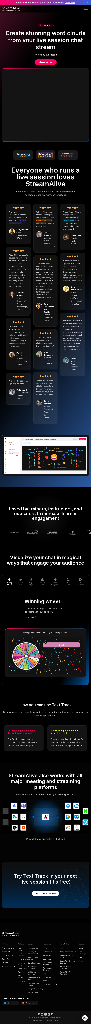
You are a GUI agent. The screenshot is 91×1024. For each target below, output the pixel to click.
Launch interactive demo (45, 893)
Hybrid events (20, 977)
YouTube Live (23, 959)
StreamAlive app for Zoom (67, 956)
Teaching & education (32, 967)
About (81, 948)
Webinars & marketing (32, 973)
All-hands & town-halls (34, 979)
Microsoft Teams (21, 964)
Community (47, 977)
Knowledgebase (49, 948)
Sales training (33, 948)
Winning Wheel (7, 962)
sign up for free (45, 62)
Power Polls (6, 952)
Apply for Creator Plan (68, 952)
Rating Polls (6, 959)
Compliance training (35, 963)
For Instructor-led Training (49, 969)
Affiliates (46, 981)
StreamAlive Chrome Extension (67, 962)
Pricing (62, 948)
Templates (47, 955)
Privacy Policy (38, 1020)
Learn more (70, 3)
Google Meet (22, 968)
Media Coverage (82, 953)
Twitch (20, 972)
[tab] (9, 582)
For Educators (33, 992)
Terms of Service (52, 1020)
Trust (80, 957)
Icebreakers (47, 952)
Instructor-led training (33, 958)
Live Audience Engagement (48, 963)
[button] (85, 9)
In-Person (21, 981)
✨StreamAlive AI (8, 948)
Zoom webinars (21, 955)
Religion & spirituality (35, 989)
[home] (11, 9)
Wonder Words (7, 955)
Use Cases (47, 959)
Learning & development (33, 953)
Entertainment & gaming (33, 984)
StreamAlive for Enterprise (65, 973)
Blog (44, 974)
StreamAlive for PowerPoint (65, 967)
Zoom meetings (21, 949)
